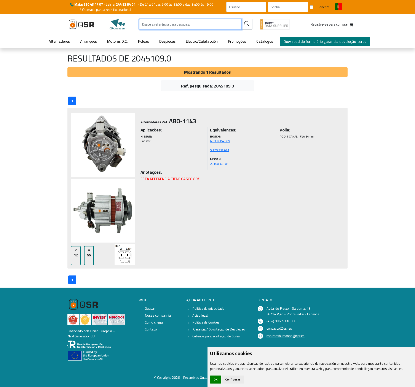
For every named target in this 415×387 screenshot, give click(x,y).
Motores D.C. (117, 41)
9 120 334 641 (219, 150)
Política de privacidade (208, 308)
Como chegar (154, 322)
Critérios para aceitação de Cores (216, 336)
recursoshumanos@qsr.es (286, 335)
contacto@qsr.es (279, 328)
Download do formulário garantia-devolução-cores (325, 41)
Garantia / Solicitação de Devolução (218, 329)
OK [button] (215, 379)
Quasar (150, 308)
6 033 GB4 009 (220, 141)
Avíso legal (200, 315)
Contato (151, 329)
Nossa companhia (158, 315)
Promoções (237, 41)
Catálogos (264, 41)
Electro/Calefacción (202, 41)
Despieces (167, 41)
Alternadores (59, 41)
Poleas (143, 41)
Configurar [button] (232, 379)
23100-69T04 (219, 164)
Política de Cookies (206, 322)
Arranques (88, 41)
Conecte (324, 7)
